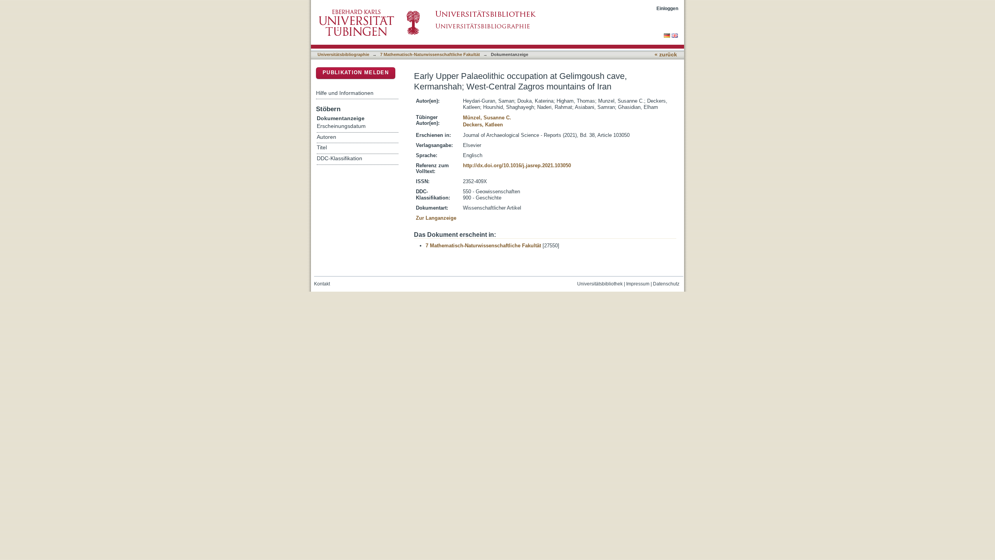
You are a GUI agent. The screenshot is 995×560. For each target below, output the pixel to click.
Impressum (637, 284)
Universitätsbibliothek (600, 284)
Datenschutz (666, 284)
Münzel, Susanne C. (487, 118)
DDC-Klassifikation (339, 158)
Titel (322, 147)
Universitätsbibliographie (343, 54)
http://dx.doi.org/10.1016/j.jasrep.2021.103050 (517, 165)
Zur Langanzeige (436, 218)
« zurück (666, 55)
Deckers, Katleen (483, 125)
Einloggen (667, 8)
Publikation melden (356, 72)
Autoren (326, 137)
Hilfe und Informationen (345, 93)
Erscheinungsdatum (341, 126)
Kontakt (322, 284)
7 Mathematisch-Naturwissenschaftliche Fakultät (430, 54)
